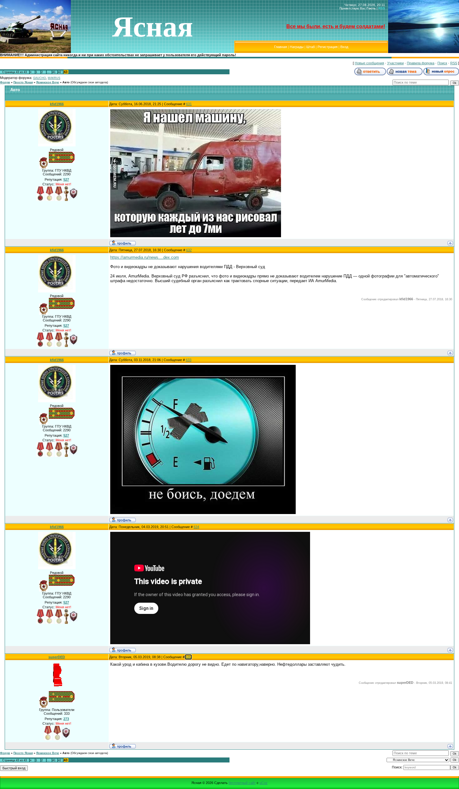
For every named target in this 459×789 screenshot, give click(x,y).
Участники (395, 63)
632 (189, 250)
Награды (297, 47)
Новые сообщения (369, 63)
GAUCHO (39, 78)
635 (188, 657)
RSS (381, 8)
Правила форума (420, 63)
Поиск (442, 63)
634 (196, 527)
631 (189, 104)
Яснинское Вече (47, 82)
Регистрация (328, 47)
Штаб (310, 47)
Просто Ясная (23, 82)
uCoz (263, 783)
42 (59, 72)
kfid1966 (57, 104)
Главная (280, 47)
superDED (56, 657)
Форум (5, 82)
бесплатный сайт (242, 783)
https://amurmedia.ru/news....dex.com (144, 257)
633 (188, 360)
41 (54, 72)
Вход (344, 47)
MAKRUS (54, 78)
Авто (66, 82)
